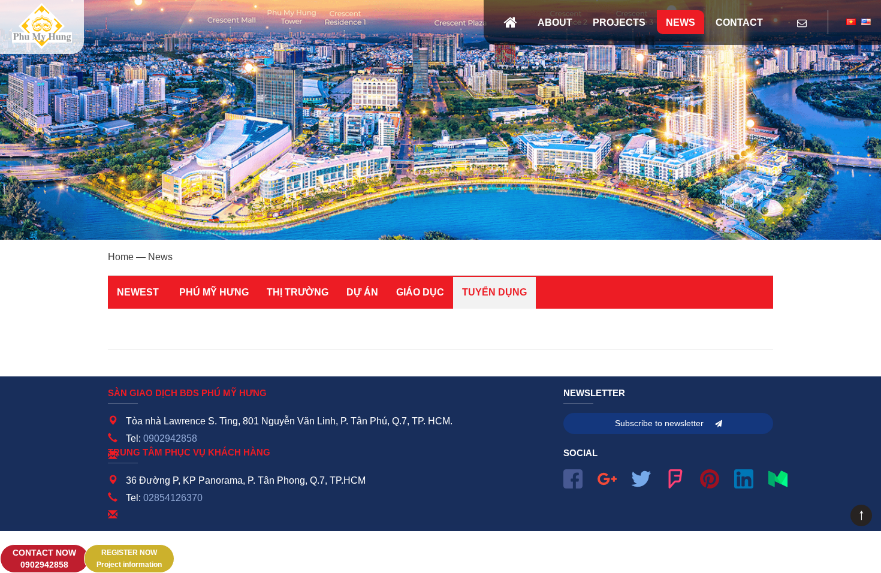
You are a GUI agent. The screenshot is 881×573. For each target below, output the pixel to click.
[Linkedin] (743, 477)
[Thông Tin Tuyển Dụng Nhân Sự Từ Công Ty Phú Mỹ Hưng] (42, 27)
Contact (739, 22)
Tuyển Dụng (494, 292)
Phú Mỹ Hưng (214, 292)
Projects (619, 22)
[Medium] (778, 477)
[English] (866, 22)
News (680, 22)
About (555, 22)
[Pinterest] (709, 477)
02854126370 (173, 498)
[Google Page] (607, 477)
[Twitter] (641, 477)
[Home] (510, 22)
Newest (138, 292)
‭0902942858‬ (44, 559)
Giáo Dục (420, 292)
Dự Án (362, 292)
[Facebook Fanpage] (573, 477)
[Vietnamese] (851, 22)
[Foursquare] (675, 477)
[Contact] (802, 23)
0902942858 (170, 438)
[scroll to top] (861, 523)
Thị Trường (297, 292)
